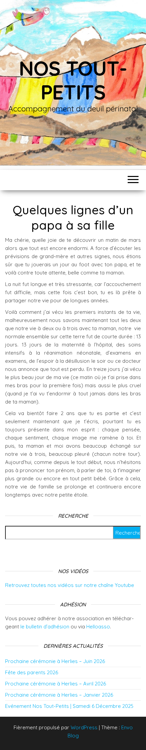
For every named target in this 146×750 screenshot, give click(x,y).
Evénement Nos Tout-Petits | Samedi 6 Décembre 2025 (69, 706)
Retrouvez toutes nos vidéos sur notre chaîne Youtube (69, 585)
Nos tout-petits (73, 80)
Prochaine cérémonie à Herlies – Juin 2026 (55, 661)
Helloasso (98, 626)
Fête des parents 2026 (31, 672)
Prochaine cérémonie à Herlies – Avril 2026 (55, 683)
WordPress (84, 727)
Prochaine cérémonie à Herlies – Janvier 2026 (59, 695)
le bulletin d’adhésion (44, 626)
